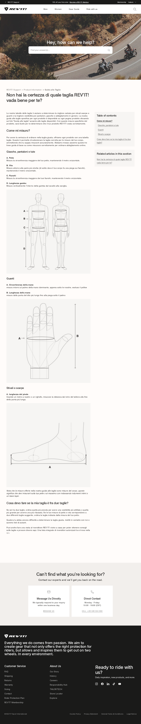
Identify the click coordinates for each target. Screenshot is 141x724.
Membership (121, 2)
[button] (132, 2)
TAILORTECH (56, 689)
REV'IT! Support (13, 90)
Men (46, 9)
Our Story (54, 671)
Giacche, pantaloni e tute (108, 125)
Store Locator (56, 693)
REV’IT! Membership (13, 702)
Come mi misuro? (104, 121)
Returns (8, 680)
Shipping (8, 676)
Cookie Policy (75, 714)
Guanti (100, 130)
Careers (53, 680)
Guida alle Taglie (53, 90)
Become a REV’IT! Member (79, 2)
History (53, 676)
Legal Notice (132, 714)
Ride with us (91, 9)
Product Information (33, 90)
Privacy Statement (91, 714)
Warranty (8, 685)
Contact (8, 693)
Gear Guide (74, 9)
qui (7, 533)
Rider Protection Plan (14, 698)
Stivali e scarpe (104, 134)
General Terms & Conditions (112, 714)
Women (58, 9)
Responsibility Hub (58, 685)
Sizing (7, 689)
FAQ (6, 671)
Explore (53, 698)
